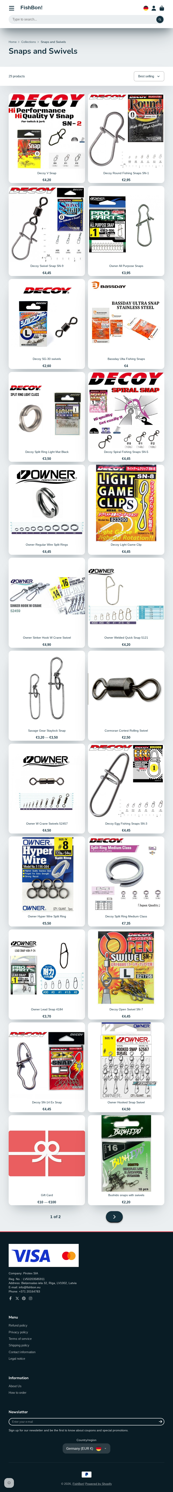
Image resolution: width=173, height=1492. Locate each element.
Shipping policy (19, 1345)
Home (13, 42)
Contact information (22, 1352)
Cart (161, 8)
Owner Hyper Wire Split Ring (47, 881)
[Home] (31, 8)
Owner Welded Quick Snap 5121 (126, 603)
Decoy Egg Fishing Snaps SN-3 (126, 789)
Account (153, 8)
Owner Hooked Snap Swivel (126, 1067)
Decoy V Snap (47, 138)
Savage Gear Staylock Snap (47, 696)
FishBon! (78, 1483)
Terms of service (20, 1338)
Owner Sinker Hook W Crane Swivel (47, 603)
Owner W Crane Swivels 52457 (47, 789)
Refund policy (18, 1325)
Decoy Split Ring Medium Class (126, 881)
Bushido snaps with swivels (126, 1160)
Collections (28, 42)
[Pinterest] (24, 1298)
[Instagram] (30, 1298)
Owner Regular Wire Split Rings (47, 510)
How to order (17, 1392)
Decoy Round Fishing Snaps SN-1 (126, 138)
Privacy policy (18, 1332)
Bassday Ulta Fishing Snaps (126, 324)
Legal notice (17, 1358)
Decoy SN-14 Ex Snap (47, 1067)
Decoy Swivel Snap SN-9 (47, 231)
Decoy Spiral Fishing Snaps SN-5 (126, 417)
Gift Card (47, 1160)
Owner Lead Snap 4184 (47, 974)
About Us (15, 1386)
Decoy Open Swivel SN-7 (126, 974)
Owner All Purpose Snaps (126, 231)
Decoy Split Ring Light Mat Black (47, 417)
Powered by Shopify (98, 1483)
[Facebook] (10, 1298)
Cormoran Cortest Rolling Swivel (126, 696)
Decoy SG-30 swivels (47, 324)
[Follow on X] (17, 1298)
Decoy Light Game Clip (126, 510)
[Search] (160, 19)
